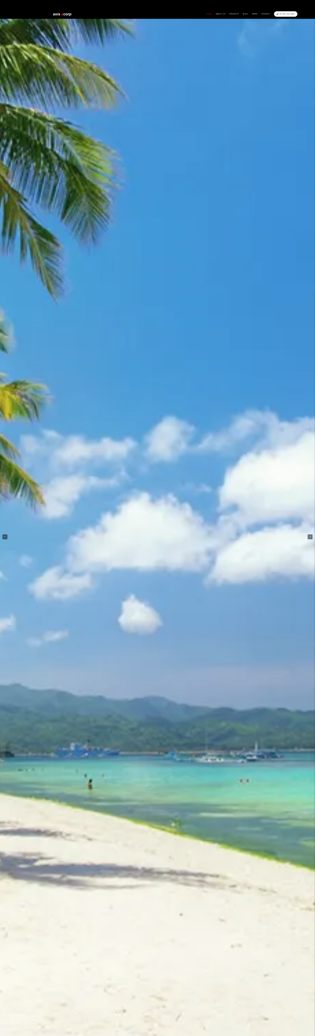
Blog (245, 14)
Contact (265, 14)
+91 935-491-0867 (286, 14)
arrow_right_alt (310, 537)
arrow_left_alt (4, 537)
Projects (234, 14)
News (254, 14)
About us (220, 14)
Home (209, 14)
